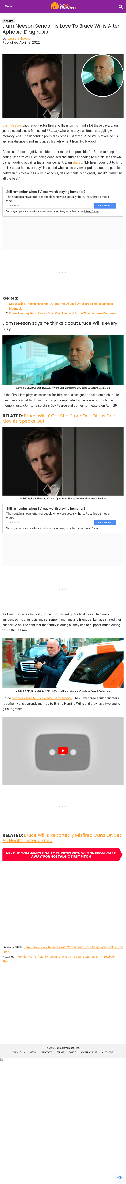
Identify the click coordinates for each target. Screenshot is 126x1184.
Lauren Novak (18, 38)
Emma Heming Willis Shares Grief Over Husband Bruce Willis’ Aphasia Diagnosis (63, 313)
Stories (8, 21)
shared (77, 162)
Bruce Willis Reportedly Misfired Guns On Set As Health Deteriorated (61, 837)
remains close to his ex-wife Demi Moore (42, 698)
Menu (8, 6)
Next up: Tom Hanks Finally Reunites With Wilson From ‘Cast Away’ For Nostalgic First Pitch (61, 855)
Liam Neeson (12, 125)
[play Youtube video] (63, 751)
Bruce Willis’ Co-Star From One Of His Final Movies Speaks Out (59, 418)
